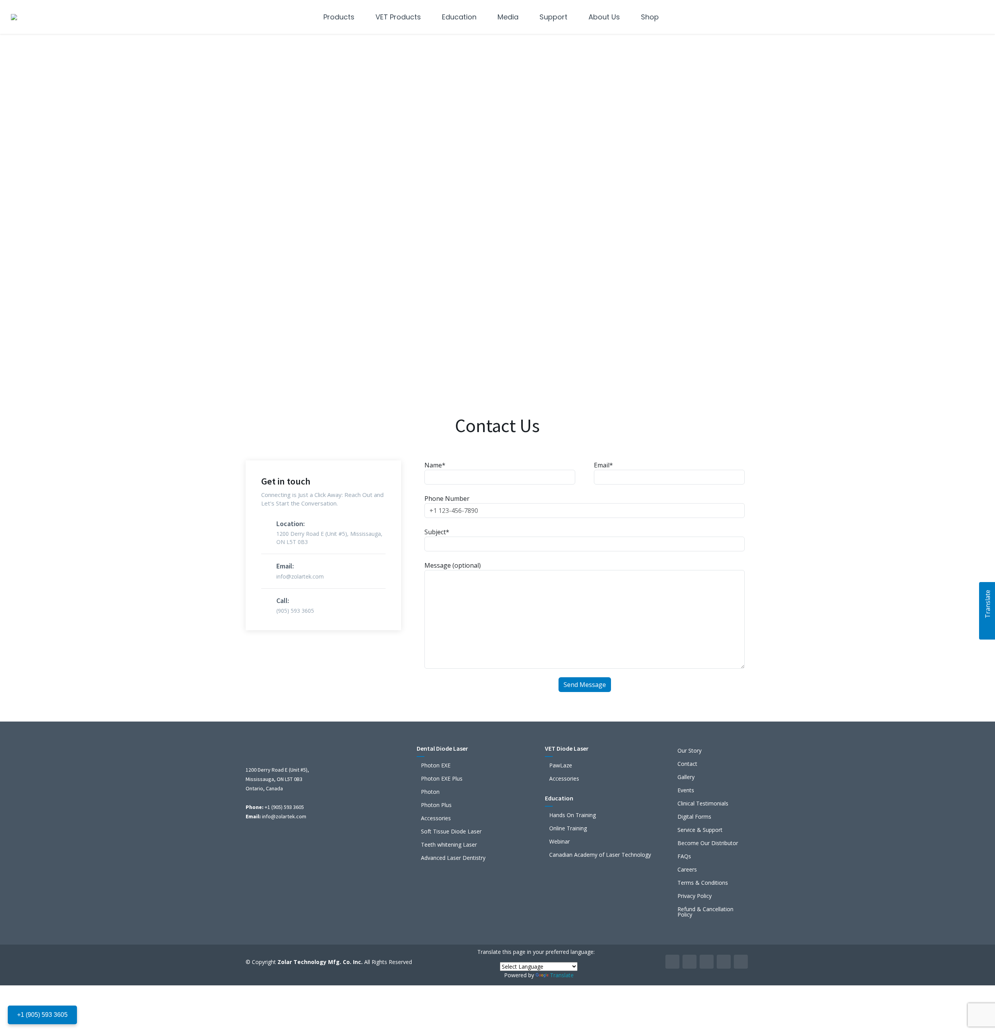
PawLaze (560, 765)
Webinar (559, 841)
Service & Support (700, 830)
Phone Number (447, 498)
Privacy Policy (694, 896)
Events (685, 790)
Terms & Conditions (702, 883)
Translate (562, 975)
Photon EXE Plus (442, 778)
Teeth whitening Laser (449, 844)
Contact (687, 764)
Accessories (436, 818)
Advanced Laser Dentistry (453, 858)
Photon (430, 792)
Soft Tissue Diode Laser (451, 831)
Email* (603, 465)
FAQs (684, 856)
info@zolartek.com (284, 816)
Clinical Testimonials (702, 803)
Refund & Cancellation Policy (705, 911)
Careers (687, 869)
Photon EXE (435, 765)
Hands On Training (572, 815)
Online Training (568, 828)
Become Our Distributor (707, 843)
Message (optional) (452, 565)
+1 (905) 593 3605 (42, 1014)
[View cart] (976, 17)
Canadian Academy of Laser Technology (600, 855)
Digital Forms (694, 816)
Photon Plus (436, 805)
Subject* (436, 532)
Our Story (689, 750)
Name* (434, 465)
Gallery (686, 777)
